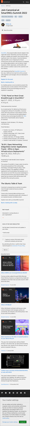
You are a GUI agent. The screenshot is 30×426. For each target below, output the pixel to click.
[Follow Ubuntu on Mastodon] (2, 393)
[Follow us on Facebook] (6, 393)
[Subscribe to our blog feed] (25, 393)
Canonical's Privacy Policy (18, 245)
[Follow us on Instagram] (14, 393)
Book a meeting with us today (9, 202)
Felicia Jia (8, 24)
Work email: (6, 232)
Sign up (5, 249)
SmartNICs (4, 53)
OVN (25, 116)
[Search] (23, 2)
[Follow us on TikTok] (17, 393)
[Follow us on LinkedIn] (10, 393)
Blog (2, 5)
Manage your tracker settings (10, 422)
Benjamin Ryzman (5, 284)
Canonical (3, 350)
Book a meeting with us (7, 82)
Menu (27, 2)
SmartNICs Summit (19, 71)
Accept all (22, 422)
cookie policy (5, 418)
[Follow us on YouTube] (21, 393)
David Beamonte (5, 384)
